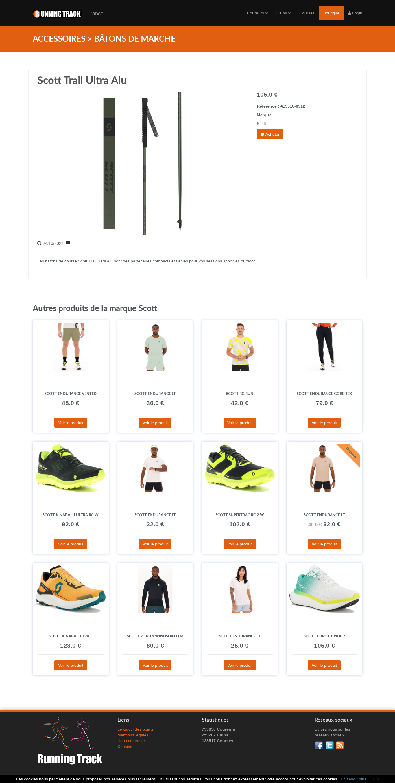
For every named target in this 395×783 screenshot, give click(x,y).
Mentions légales (132, 735)
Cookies (124, 746)
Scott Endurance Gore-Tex (324, 394)
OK (376, 779)
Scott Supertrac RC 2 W (239, 515)
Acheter (272, 134)
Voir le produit (70, 422)
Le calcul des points (135, 729)
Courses (307, 13)
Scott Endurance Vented (71, 394)
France (93, 13)
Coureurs (256, 13)
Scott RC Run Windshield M (155, 636)
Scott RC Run (239, 394)
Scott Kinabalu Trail (71, 636)
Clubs (282, 13)
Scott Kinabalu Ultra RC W (71, 515)
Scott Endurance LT (155, 394)
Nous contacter (131, 740)
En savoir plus (353, 779)
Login (356, 13)
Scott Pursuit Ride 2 (324, 636)
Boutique (331, 13)
